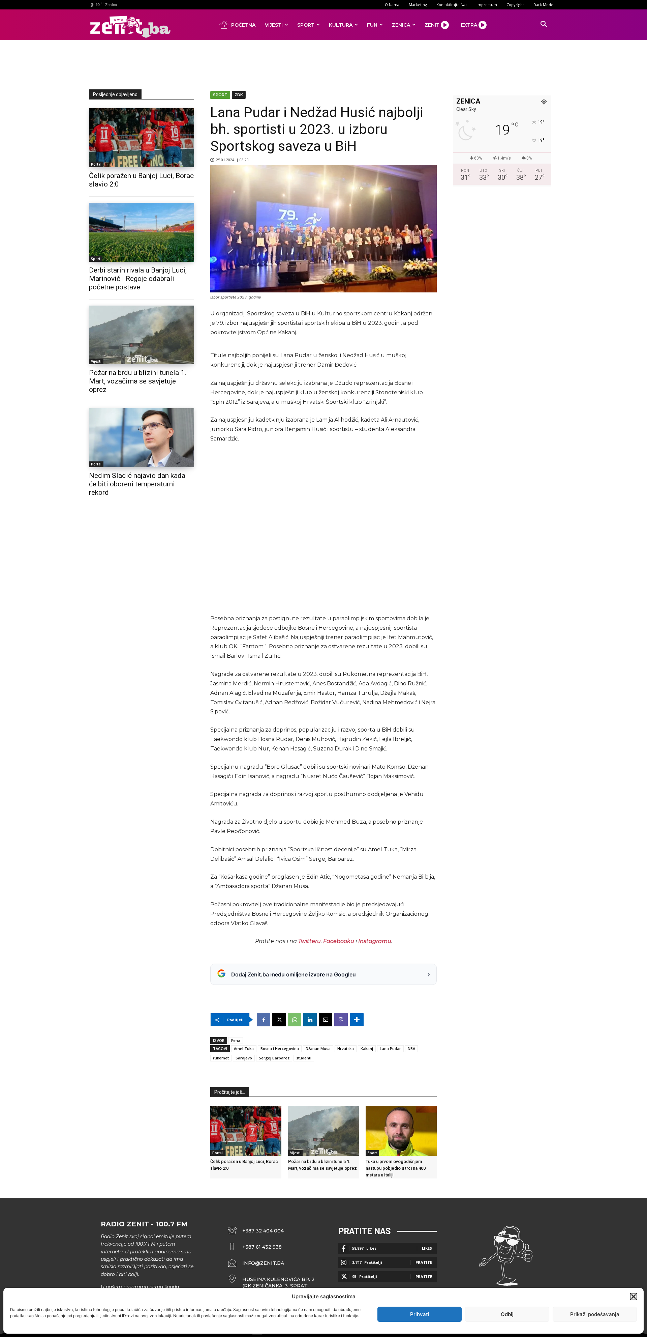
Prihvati (419, 1314)
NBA (411, 1048)
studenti (303, 1057)
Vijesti (96, 361)
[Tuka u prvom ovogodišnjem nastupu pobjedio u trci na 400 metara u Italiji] (401, 1131)
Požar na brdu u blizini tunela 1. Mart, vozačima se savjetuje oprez (137, 381)
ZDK (239, 94)
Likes (427, 1248)
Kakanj (367, 1048)
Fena (235, 1040)
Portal (96, 164)
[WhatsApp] (294, 1019)
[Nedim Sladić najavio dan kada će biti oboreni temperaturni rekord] (141, 437)
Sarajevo (244, 1057)
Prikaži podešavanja (594, 1314)
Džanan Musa (318, 1048)
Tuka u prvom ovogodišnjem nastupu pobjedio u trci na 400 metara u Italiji (396, 1168)
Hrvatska (345, 1048)
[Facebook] (263, 1019)
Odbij (507, 1314)
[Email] (325, 1019)
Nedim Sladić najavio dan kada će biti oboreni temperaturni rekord (137, 484)
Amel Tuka (244, 1048)
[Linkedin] (310, 1019)
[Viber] (341, 1019)
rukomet (221, 1057)
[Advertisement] (323, 63)
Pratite (423, 1262)
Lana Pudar (390, 1048)
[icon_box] (271, 1282)
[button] (633, 1296)
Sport (95, 258)
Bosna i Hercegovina (279, 1048)
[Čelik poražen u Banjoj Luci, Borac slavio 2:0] (141, 137)
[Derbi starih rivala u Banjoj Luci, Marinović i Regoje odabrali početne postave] (141, 232)
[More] (357, 1019)
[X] (279, 1019)
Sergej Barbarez (274, 1057)
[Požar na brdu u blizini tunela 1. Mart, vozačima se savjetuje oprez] (141, 335)
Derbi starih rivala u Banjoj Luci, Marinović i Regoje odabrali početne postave (138, 278)
